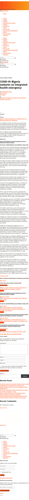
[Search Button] (15, 64)
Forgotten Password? (6, 478)
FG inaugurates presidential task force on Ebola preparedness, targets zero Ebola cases (12, 325)
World (5, 32)
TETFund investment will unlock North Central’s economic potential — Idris (14, 390)
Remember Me (6, 472)
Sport (5, 27)
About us (5, 5)
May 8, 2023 (3, 93)
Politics (5, 21)
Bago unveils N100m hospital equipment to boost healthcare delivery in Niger (13, 142)
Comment (3, 343)
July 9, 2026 (3, 306)
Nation (5, 20)
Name (2, 357)
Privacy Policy (7, 6)
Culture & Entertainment (10, 30)
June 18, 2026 (4, 328)
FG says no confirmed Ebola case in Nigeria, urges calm (14, 144)
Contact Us (6, 3)
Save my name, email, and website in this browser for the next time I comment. (13, 367)
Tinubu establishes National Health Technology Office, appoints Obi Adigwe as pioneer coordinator (14, 315)
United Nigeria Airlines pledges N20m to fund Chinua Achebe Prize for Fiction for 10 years (13, 396)
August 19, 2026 (4, 296)
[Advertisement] (13, 75)
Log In (2, 493)
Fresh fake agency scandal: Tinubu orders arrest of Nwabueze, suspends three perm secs (14, 384)
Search (2, 373)
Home (5, 2)
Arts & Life (6, 29)
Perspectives (7, 33)
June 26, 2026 (4, 318)
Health (5, 24)
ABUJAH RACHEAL (7, 92)
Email (2, 360)
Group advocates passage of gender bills (10, 334)
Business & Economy (9, 23)
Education (6, 26)
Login (4, 13)
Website (2, 363)
